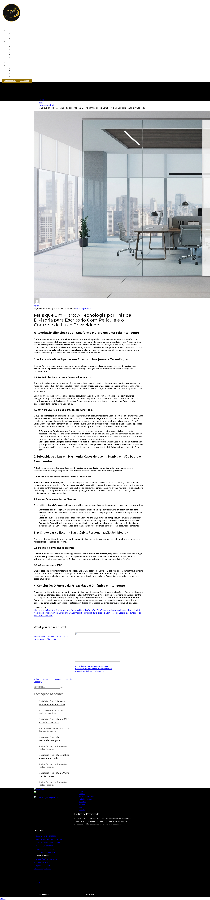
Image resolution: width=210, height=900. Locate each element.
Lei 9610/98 (90, 894)
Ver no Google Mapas (42, 869)
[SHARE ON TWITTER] (34, 620)
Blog (80, 807)
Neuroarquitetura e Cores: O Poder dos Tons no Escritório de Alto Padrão (51, 637)
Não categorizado (83, 308)
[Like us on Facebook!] (39, 876)
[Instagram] (39, 890)
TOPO (2, 898)
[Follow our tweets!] (39, 879)
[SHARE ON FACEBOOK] (36, 620)
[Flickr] (39, 887)
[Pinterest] (39, 882)
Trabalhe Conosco (85, 799)
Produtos (82, 802)
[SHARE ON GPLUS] (37, 620)
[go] (61, 687)
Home (81, 791)
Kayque (37, 305)
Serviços (82, 804)
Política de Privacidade (87, 796)
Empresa (82, 794)
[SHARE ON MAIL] (40, 620)
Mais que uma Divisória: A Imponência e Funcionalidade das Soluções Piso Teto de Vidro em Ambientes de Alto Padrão (87, 610)
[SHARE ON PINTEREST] (39, 620)
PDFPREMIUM (44, 894)
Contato (82, 810)
